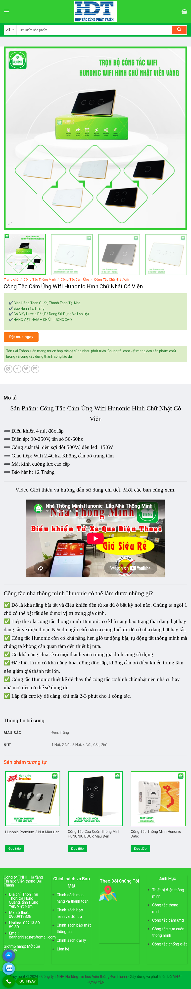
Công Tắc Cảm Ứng (75, 279)
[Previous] (13, 138)
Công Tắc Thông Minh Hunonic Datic (156, 834)
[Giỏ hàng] (184, 11)
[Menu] (7, 11)
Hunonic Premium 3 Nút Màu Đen (32, 832)
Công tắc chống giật (169, 944)
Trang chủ (11, 279)
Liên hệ (63, 949)
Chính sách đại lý (71, 940)
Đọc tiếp (14, 848)
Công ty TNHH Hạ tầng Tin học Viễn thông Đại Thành (84, 977)
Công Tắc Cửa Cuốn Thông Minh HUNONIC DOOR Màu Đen (94, 834)
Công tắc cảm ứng (168, 920)
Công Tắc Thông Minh (40, 279)
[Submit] (179, 30)
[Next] (177, 138)
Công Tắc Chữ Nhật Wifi (111, 279)
